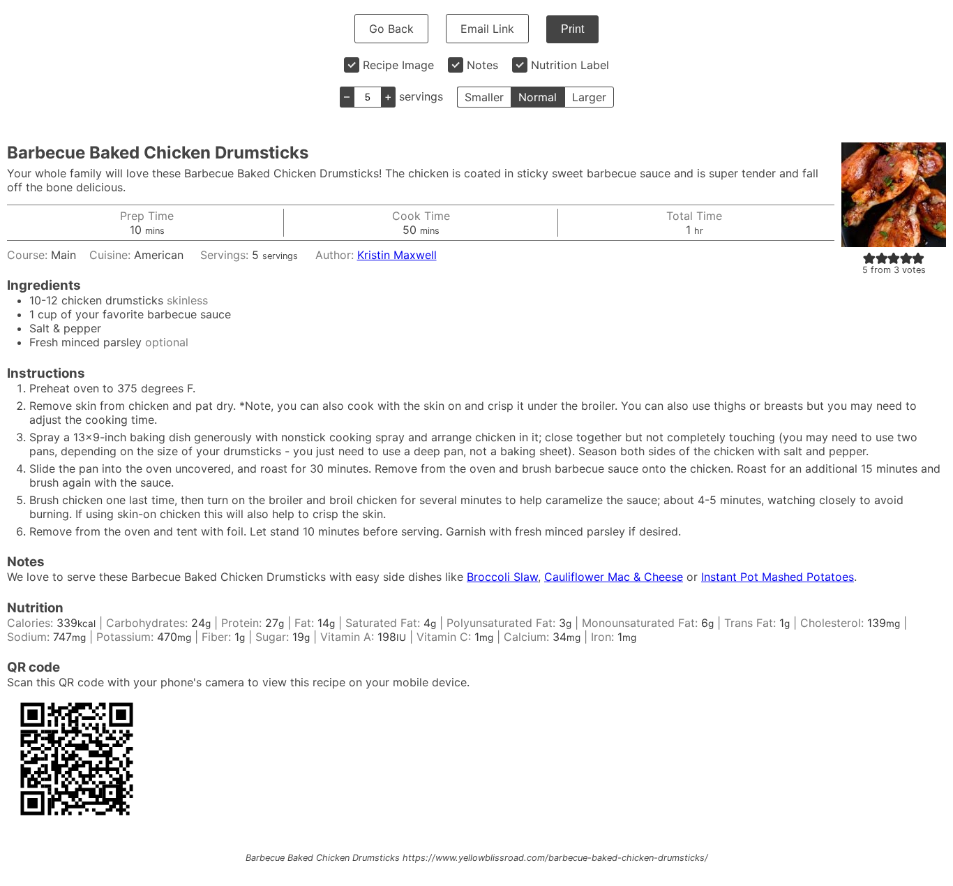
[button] (869, 258)
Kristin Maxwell (397, 255)
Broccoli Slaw (502, 577)
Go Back (391, 29)
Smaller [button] (484, 97)
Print (572, 29)
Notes (482, 65)
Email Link (487, 29)
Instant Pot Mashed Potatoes (777, 577)
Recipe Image (398, 65)
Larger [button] (589, 97)
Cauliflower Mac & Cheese (613, 577)
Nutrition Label (570, 65)
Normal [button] (537, 97)
